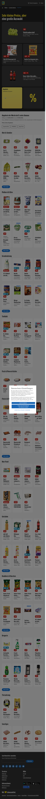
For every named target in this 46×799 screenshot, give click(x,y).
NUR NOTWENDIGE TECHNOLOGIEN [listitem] (23, 406)
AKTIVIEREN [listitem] (23, 403)
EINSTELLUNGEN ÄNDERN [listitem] (22, 410)
